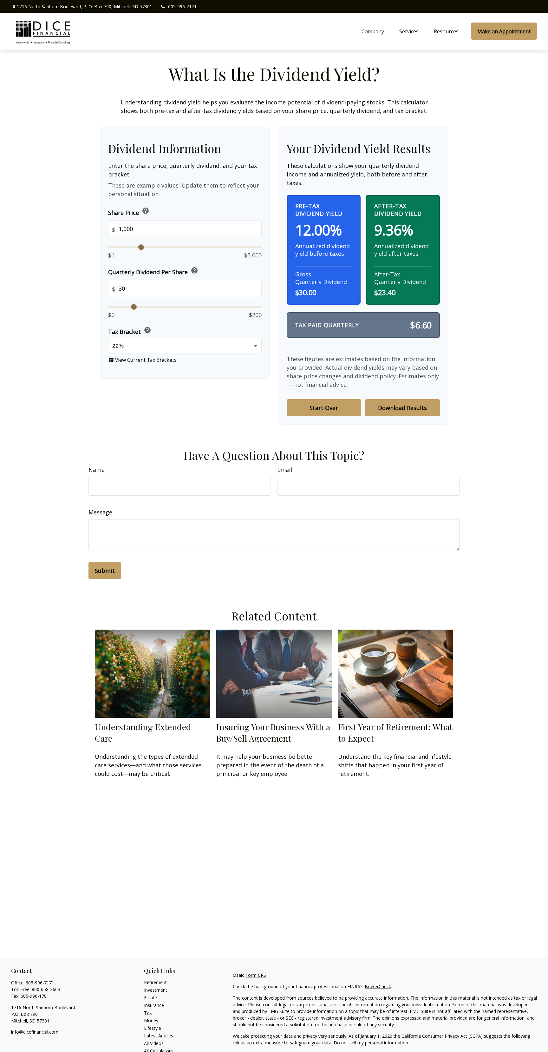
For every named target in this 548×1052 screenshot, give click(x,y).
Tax (148, 1013)
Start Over (324, 408)
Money (151, 1020)
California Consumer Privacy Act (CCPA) (442, 1036)
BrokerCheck (378, 986)
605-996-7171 (182, 6)
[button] (373, 31)
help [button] (145, 211)
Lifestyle (152, 1028)
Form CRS (255, 975)
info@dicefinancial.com (34, 1032)
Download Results (402, 408)
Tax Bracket (129, 330)
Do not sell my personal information (371, 1043)
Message (100, 512)
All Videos (154, 1043)
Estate (150, 998)
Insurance (154, 1005)
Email (284, 469)
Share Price (128, 211)
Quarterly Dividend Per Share (153, 271)
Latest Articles (158, 1036)
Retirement (155, 982)
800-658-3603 (46, 989)
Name (96, 469)
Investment (155, 990)
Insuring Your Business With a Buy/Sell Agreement (273, 732)
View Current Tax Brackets (142, 359)
